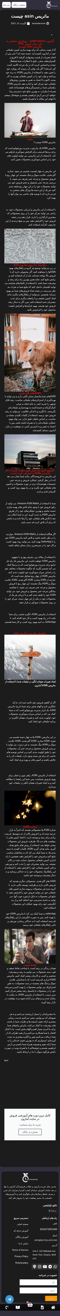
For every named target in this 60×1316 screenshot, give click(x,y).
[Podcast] (34, 1267)
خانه (53, 1310)
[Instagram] (40, 1267)
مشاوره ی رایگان (30, 1132)
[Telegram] (50, 1267)
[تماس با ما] (7, 1307)
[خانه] (53, 1307)
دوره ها (42, 1310)
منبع (6, 1060)
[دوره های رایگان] (18, 1307)
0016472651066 (48, 1229)
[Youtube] (45, 1267)
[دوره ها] (42, 1307)
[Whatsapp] (55, 1267)
